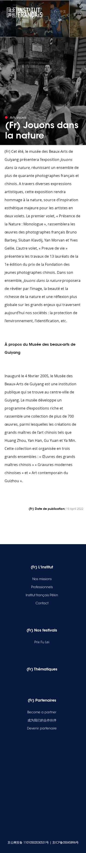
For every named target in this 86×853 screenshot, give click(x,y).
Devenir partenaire (42, 728)
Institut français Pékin (42, 595)
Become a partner (41, 712)
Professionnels (42, 587)
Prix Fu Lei (41, 642)
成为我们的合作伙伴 (42, 720)
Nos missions (42, 579)
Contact (42, 603)
